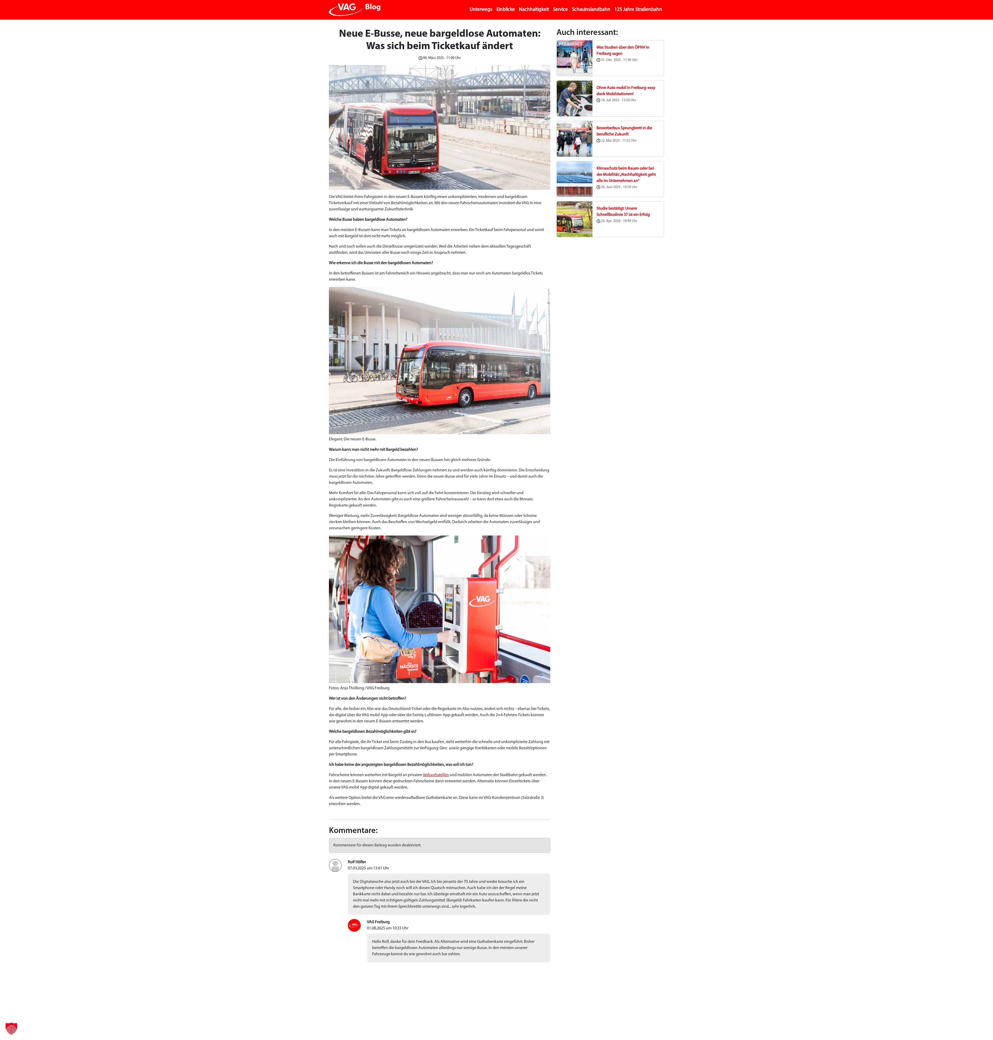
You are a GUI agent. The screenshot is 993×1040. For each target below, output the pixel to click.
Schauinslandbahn (591, 9)
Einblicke (505, 9)
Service (560, 9)
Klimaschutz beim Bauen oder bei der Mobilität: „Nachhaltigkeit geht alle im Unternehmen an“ (626, 174)
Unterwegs (481, 9)
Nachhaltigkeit (534, 9)
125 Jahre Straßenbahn (638, 9)
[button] (11, 1028)
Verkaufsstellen (436, 775)
